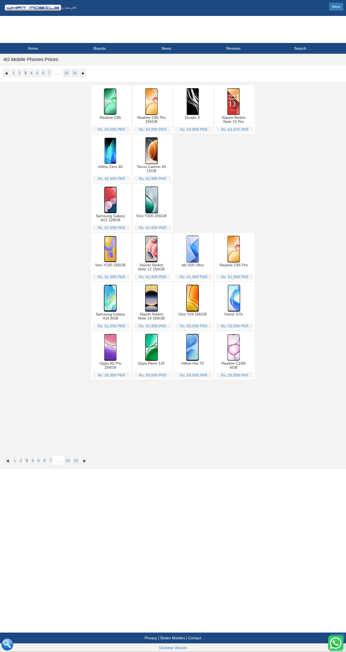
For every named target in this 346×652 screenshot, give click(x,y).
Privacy (151, 638)
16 (74, 73)
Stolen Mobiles (172, 638)
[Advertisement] (214, 182)
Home (33, 48)
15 (66, 73)
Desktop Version (173, 648)
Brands (100, 48)
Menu (336, 7)
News (166, 48)
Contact (194, 638)
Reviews (233, 48)
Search (300, 48)
